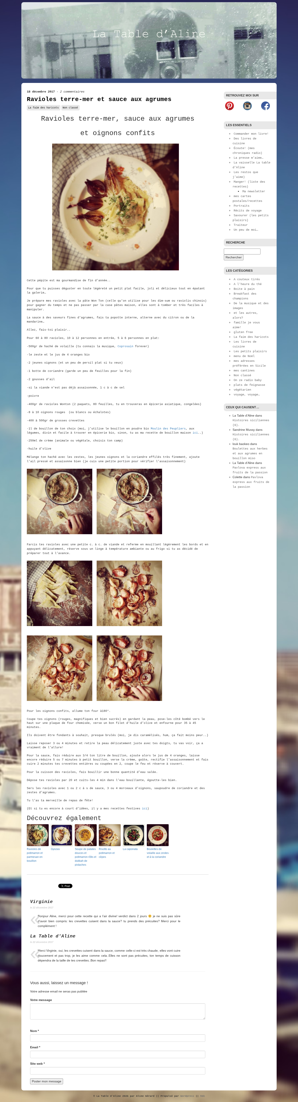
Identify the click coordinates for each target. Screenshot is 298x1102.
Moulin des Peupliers (168, 428)
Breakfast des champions (244, 296)
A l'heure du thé (248, 284)
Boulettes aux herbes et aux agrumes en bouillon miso (250, 453)
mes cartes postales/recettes (247, 198)
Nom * (34, 1031)
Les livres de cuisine (244, 344)
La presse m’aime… (248, 158)
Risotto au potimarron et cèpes (107, 853)
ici (195, 432)
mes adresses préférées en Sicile (249, 363)
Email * (35, 1047)
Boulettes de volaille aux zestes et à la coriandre (158, 853)
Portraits (241, 206)
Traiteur (241, 225)
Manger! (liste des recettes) (249, 184)
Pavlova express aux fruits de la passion (251, 482)
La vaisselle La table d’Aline (251, 165)
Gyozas (55, 849)
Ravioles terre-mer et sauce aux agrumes (99, 99)
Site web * (37, 1063)
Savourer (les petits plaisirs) (251, 218)
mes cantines (244, 370)
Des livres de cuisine (244, 141)
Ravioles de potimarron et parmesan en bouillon (35, 855)
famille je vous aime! (246, 325)
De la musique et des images (251, 306)
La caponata (130, 849)
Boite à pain (244, 289)
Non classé (70, 107)
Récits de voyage (248, 210)
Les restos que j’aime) (245, 174)
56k (202, 1096)
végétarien (242, 389)
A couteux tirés (247, 279)
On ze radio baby (248, 380)
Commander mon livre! (251, 134)
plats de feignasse (249, 385)
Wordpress (187, 1096)
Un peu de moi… (246, 230)
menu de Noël (244, 356)
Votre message (41, 1000)
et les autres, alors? (245, 315)
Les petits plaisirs (250, 351)
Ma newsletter (253, 191)
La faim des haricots (43, 107)
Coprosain (125, 346)
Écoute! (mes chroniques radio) (247, 150)
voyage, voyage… (247, 394)
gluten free (243, 332)
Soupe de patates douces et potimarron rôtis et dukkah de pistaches (85, 857)
